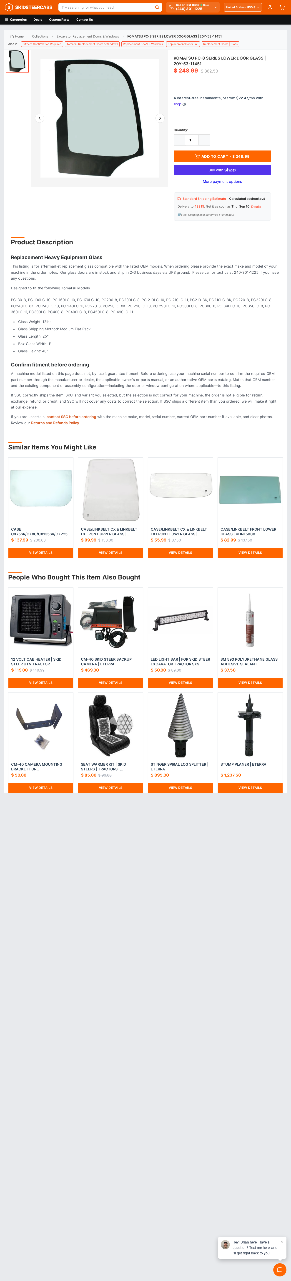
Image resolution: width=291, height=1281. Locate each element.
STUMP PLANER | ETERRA (243, 764)
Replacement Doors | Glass (220, 44)
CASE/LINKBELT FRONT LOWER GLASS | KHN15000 (248, 531)
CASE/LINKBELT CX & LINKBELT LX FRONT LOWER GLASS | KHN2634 (179, 531)
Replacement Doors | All (183, 44)
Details (256, 206)
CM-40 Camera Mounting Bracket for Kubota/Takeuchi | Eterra (37, 767)
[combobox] (105, 7)
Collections (40, 36)
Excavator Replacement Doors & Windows (88, 36)
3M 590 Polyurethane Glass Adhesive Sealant (249, 661)
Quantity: (181, 130)
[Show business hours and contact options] (215, 7)
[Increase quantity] (204, 140)
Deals (38, 19)
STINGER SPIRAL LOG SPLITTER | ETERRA (179, 766)
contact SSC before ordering (71, 416)
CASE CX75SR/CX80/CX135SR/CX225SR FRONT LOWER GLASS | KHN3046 (40, 531)
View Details (41, 552)
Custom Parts (59, 19)
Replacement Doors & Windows (143, 44)
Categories (18, 19)
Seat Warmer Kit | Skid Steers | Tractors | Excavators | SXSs (103, 767)
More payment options (222, 181)
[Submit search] (157, 7)
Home (19, 36)
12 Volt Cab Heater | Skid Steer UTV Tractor (36, 661)
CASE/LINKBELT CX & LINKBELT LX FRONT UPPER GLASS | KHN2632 (109, 531)
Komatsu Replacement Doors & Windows (92, 44)
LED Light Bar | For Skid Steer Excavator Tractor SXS (180, 661)
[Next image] (160, 118)
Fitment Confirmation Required (42, 44)
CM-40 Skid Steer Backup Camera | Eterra (106, 661)
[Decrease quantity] (179, 140)
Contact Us (84, 19)
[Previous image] (39, 118)
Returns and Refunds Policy (55, 423)
